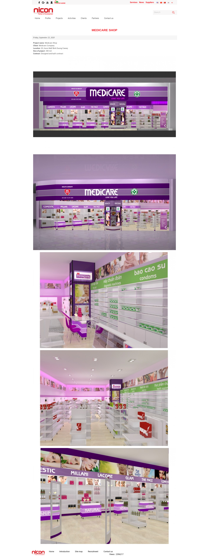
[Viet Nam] (161, 3)
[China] (165, 3)
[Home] (38, 553)
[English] (157, 3)
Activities (72, 18)
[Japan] (172, 3)
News (141, 2)
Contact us (108, 18)
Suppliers (150, 2)
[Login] (52, 2)
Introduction (64, 551)
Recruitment (93, 551)
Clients (84, 18)
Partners (95, 18)
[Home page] (43, 14)
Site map (79, 551)
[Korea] (168, 3)
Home (37, 18)
